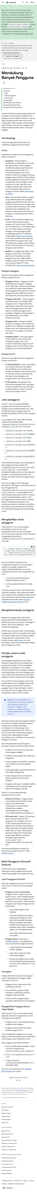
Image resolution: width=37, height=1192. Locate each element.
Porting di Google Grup (9, 1149)
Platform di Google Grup (9, 1143)
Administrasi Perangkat (24, 236)
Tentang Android (7, 1180)
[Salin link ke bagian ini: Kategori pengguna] (21, 271)
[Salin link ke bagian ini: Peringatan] (13, 972)
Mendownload (6, 1113)
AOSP (3, 64)
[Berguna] (23, 68)
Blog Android (6, 1137)
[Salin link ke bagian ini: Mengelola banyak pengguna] (4, 613)
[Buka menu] (3, 2)
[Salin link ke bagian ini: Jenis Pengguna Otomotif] (27, 879)
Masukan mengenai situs (16, 1184)
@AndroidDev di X (7, 1134)
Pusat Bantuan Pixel (8, 1161)
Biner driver (5, 1122)
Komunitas (18, 1180)
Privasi (5, 1184)
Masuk (32, 2)
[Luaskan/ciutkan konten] (16, 88)
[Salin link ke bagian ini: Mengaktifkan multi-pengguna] (15, 523)
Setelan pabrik (6, 1119)
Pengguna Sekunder (12, 941)
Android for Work (8, 853)
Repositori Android (7, 1107)
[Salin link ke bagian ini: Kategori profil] (17, 354)
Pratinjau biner (6, 1116)
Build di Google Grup (8, 1146)
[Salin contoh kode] (34, 546)
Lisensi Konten (23, 1090)
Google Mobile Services (9, 1167)
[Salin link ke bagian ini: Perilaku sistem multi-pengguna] (15, 656)
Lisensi (31, 1180)
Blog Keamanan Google (9, 1140)
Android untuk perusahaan (25, 265)
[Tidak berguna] (26, 68)
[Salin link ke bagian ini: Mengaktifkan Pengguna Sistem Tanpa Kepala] (15, 1009)
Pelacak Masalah (7, 1173)
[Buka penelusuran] (23, 2)
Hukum (25, 1180)
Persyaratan (5, 1110)
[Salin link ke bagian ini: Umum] (9, 150)
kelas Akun (9, 216)
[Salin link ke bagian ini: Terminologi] (17, 138)
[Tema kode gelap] (32, 546)
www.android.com (7, 1164)
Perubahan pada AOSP (24, 34)
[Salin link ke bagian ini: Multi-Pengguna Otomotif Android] (13, 865)
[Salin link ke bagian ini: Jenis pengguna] (21, 400)
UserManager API (20, 640)
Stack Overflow (6, 1170)
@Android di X (6, 1131)
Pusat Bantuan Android (9, 1158)
